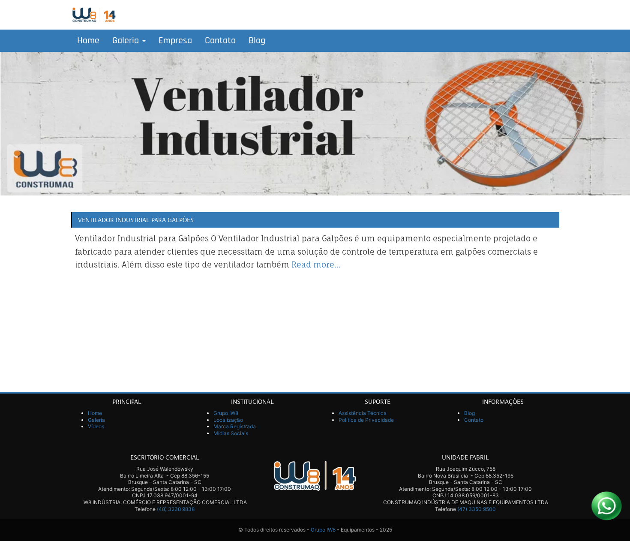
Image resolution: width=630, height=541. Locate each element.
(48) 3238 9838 (176, 509)
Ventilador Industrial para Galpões (136, 219)
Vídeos (96, 426)
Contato (220, 41)
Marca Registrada (234, 426)
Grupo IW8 (225, 413)
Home (88, 41)
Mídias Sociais (230, 433)
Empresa (175, 41)
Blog (257, 41)
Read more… (315, 264)
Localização (228, 420)
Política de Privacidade (366, 420)
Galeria (126, 41)
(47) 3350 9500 (476, 509)
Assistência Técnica (363, 413)
